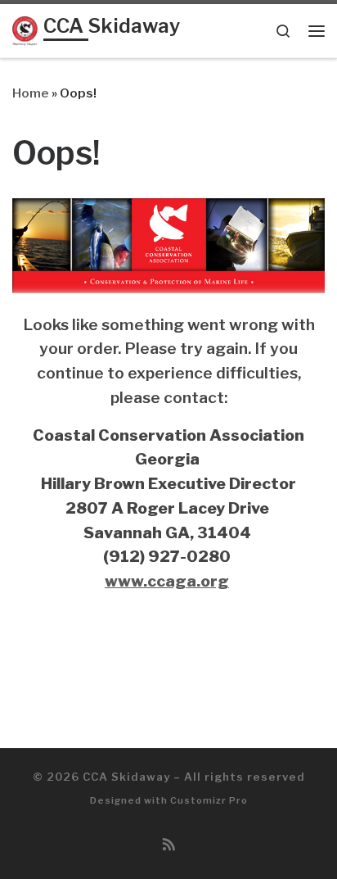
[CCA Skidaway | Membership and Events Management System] (25, 30)
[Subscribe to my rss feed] (169, 845)
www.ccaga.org (167, 581)
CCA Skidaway (126, 776)
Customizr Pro (209, 800)
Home (30, 93)
